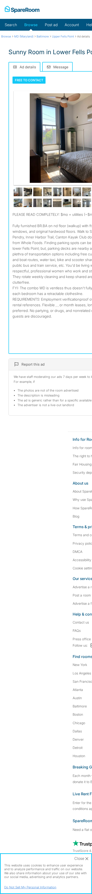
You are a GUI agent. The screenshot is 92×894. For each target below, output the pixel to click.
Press (82, 639)
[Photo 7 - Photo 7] (67, 191)
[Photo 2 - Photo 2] (18, 191)
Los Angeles (82, 673)
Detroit (78, 748)
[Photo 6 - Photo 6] (57, 191)
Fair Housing (82, 464)
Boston (78, 714)
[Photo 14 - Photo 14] (47, 202)
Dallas (77, 731)
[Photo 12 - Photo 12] (27, 202)
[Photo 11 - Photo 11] (18, 202)
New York (80, 665)
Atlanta (78, 690)
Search (11, 24)
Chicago (79, 723)
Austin (77, 698)
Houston (79, 756)
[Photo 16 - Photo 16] (67, 202)
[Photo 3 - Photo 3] (27, 191)
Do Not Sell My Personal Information (30, 887)
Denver (78, 739)
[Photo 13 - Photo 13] (37, 202)
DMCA (77, 552)
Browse (31, 24)
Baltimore (80, 706)
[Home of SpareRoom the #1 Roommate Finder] (22, 9)
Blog (76, 516)
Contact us (81, 622)
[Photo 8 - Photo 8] (77, 191)
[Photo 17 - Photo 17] (77, 202)
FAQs (77, 631)
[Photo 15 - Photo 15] (57, 202)
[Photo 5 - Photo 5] (47, 191)
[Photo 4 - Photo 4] (37, 191)
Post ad (51, 24)
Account (72, 24)
